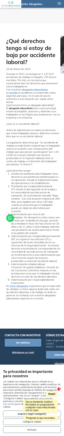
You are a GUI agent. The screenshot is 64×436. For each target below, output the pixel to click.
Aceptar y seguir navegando (32, 413)
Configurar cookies (32, 421)
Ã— (59, 389)
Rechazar (32, 429)
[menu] (59, 3)
